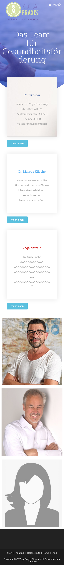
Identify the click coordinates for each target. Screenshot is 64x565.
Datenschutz (33, 552)
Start (9, 552)
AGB (55, 552)
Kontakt (20, 552)
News (46, 552)
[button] (17, 306)
